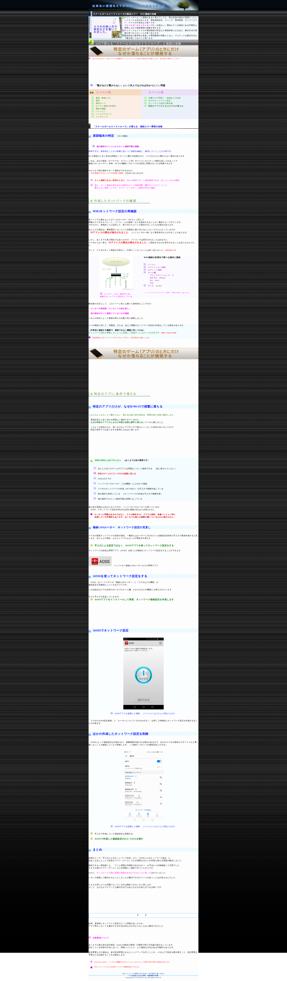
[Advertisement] (143, 72)
